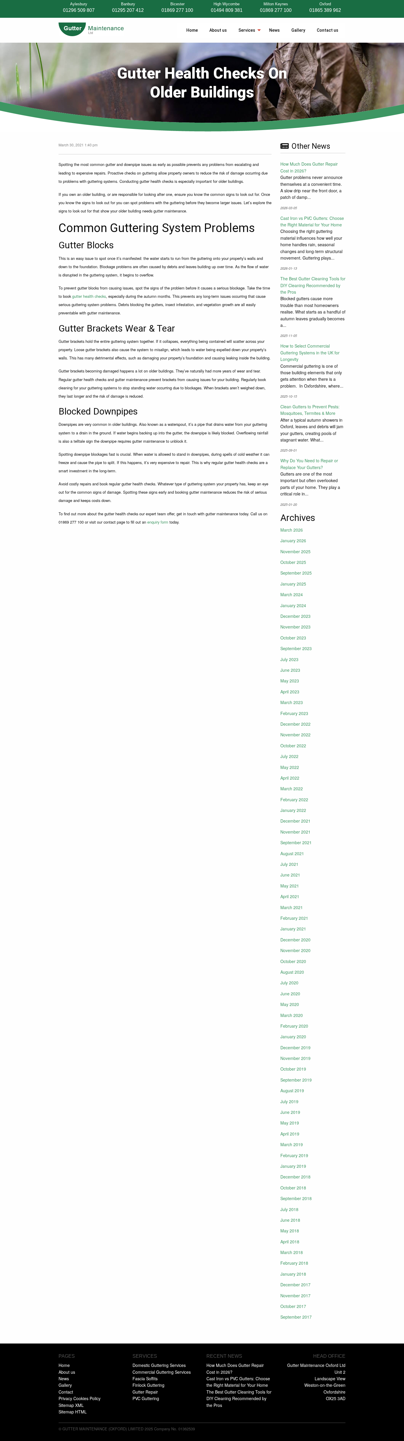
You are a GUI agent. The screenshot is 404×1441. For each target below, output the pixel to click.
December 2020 (295, 940)
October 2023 (293, 638)
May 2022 (289, 767)
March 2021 (291, 907)
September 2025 (296, 573)
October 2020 (293, 961)
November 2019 (295, 1058)
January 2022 (293, 810)
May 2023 (289, 681)
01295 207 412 (128, 10)
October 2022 (293, 746)
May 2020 (289, 1004)
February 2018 (294, 1263)
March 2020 (291, 1015)
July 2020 (289, 983)
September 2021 (296, 842)
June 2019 (290, 1112)
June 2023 (290, 670)
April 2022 (289, 778)
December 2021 (295, 821)
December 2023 (295, 616)
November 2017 (295, 1295)
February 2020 (294, 1026)
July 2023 (289, 659)
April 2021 (289, 896)
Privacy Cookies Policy (80, 1398)
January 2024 (293, 605)
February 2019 (294, 1155)
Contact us (327, 30)
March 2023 (291, 702)
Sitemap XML (71, 1405)
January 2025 (293, 584)
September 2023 (296, 648)
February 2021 (294, 918)
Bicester (177, 4)
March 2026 (291, 530)
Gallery (298, 30)
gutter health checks (89, 296)
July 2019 (289, 1101)
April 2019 (289, 1134)
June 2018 (290, 1220)
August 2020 (292, 972)
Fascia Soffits (145, 1378)
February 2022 (294, 799)
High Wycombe (227, 4)
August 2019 (292, 1090)
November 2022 (295, 735)
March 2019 (291, 1144)
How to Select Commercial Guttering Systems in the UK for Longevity (310, 352)
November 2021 (295, 832)
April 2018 (289, 1242)
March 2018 (291, 1252)
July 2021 (289, 864)
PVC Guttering (145, 1398)
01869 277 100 (177, 10)
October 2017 (293, 1306)
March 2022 (291, 788)
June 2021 (290, 875)
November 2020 (295, 950)
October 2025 (293, 562)
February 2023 (294, 713)
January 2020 (293, 1036)
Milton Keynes (276, 4)
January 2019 (293, 1166)
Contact (66, 1392)
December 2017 (295, 1285)
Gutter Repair (145, 1392)
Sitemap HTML (73, 1412)
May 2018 (289, 1231)
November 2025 (295, 551)
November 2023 (295, 627)
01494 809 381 (227, 10)
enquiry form (157, 522)
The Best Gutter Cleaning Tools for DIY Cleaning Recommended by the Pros (312, 285)
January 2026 (293, 540)
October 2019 (293, 1069)
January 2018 (293, 1274)
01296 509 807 (79, 10)
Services (246, 30)
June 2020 (290, 994)
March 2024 (291, 594)
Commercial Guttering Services (161, 1372)
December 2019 (295, 1047)
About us (218, 30)
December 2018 (295, 1177)
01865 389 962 (325, 10)
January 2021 (293, 929)
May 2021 (289, 886)
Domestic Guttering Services (159, 1365)
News (274, 30)
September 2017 (296, 1317)
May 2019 (289, 1123)
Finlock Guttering (148, 1385)
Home (192, 30)
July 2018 (289, 1209)
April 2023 (289, 692)
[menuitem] (191, 30)
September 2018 (296, 1198)
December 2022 (295, 724)
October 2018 (293, 1188)
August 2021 (292, 853)
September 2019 (296, 1080)
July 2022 (289, 756)
